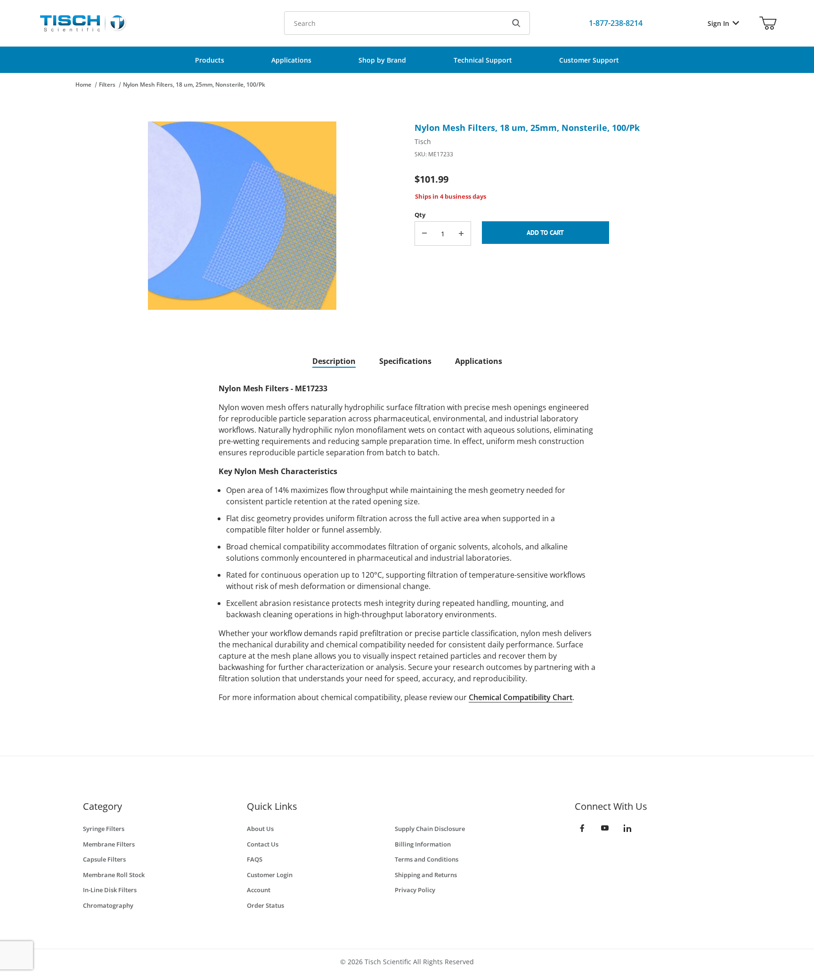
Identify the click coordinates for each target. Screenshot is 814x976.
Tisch (423, 141)
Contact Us (262, 844)
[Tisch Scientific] (82, 22)
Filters (107, 85)
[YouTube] (604, 828)
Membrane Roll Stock (114, 875)
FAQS (254, 859)
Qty (420, 214)
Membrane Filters (109, 844)
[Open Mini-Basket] (767, 23)
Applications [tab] (478, 361)
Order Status (265, 905)
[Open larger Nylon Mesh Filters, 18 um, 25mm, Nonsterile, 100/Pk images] (242, 215)
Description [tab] (334, 361)
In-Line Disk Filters (110, 890)
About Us (260, 828)
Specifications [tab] (405, 361)
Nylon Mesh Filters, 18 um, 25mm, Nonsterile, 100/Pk (194, 85)
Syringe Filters (103, 828)
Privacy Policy (415, 890)
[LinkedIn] (627, 828)
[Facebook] (582, 828)
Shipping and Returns (426, 875)
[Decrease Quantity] (424, 233)
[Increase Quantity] (461, 233)
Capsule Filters (104, 859)
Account (258, 890)
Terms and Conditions (426, 859)
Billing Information (423, 844)
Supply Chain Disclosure (430, 828)
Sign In (718, 23)
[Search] (516, 23)
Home (83, 85)
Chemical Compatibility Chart (520, 697)
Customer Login (270, 875)
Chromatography (108, 905)
